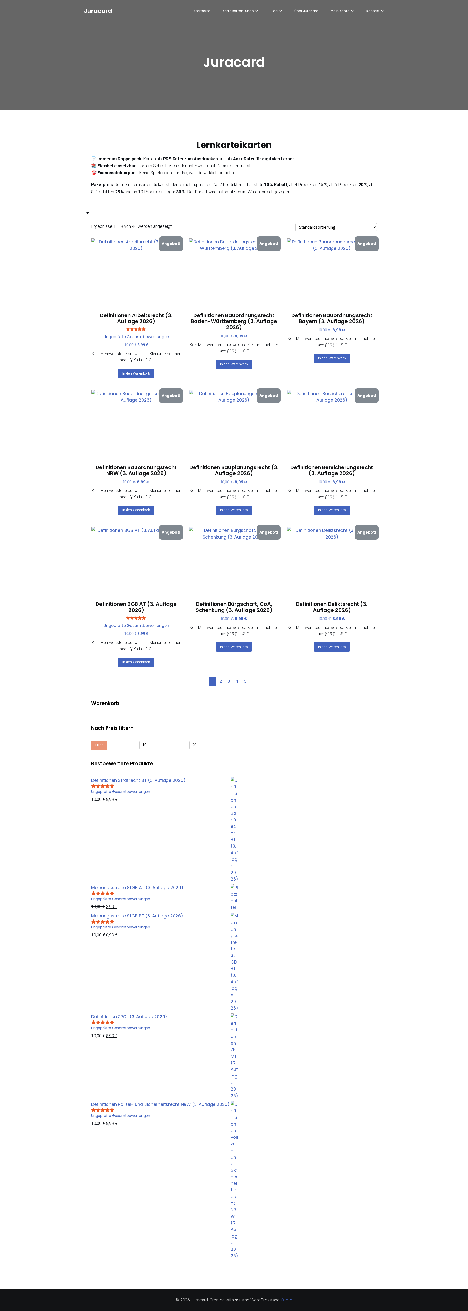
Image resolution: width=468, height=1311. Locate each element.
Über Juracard (306, 11)
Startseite (202, 11)
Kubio (286, 1300)
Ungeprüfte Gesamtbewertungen (136, 337)
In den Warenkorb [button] (136, 373)
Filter (99, 744)
